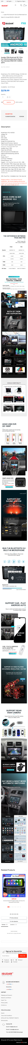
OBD (23, 162)
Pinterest (20, 960)
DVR (5, 164)
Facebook (6, 960)
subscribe (22, 956)
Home (2, 12)
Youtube (15, 962)
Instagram (6, 962)
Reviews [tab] (21, 116)
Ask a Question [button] (14, 921)
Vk (13, 960)
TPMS (11, 164)
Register (19, 1)
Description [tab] (8, 114)
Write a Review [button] (14, 918)
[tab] (10, 116)
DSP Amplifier (12, 162)
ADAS (7, 164)
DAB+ (20, 162)
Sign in (23, 1)
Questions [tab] (12, 924)
